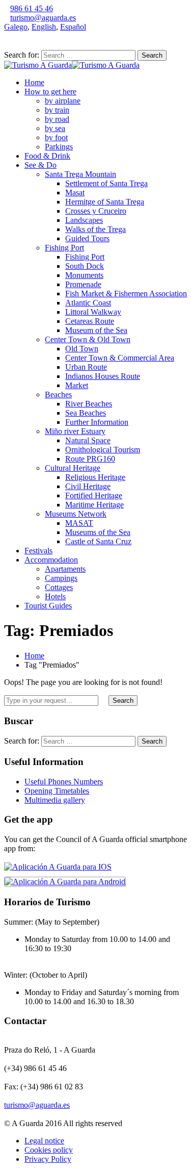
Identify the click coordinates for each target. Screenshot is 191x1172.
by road (57, 119)
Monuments (84, 275)
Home (34, 82)
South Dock (84, 266)
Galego (16, 26)
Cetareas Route (89, 321)
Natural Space (88, 440)
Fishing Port (64, 247)
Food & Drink (47, 155)
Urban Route (86, 367)
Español (73, 26)
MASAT (79, 523)
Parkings (59, 146)
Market (76, 385)
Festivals (38, 550)
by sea (55, 128)
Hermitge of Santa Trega (104, 201)
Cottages (59, 587)
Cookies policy (48, 1149)
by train (57, 110)
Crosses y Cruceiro (95, 211)
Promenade (83, 284)
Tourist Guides (48, 605)
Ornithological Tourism (102, 449)
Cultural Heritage (72, 468)
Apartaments (65, 569)
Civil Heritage (88, 486)
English (44, 26)
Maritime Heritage (94, 504)
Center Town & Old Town (87, 339)
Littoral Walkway (93, 312)
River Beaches (88, 403)
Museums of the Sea (97, 532)
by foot (56, 137)
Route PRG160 (90, 458)
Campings (61, 578)
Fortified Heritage (93, 495)
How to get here (50, 91)
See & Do (40, 165)
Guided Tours (87, 238)
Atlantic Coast (88, 302)
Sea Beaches (85, 413)
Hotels (55, 596)
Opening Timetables (56, 790)
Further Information (96, 422)
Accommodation (51, 559)
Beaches (58, 394)
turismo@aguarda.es (43, 17)
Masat (75, 192)
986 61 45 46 (31, 8)
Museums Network (75, 513)
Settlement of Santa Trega (106, 183)
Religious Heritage (95, 477)
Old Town (81, 348)
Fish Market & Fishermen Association (126, 293)
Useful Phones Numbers (63, 781)
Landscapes (84, 220)
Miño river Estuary (75, 431)
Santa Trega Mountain (80, 174)
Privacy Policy (47, 1159)
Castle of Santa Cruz (98, 541)
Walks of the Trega (95, 229)
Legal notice (44, 1140)
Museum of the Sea (96, 330)
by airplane (62, 100)
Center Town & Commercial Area (119, 357)
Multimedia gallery (54, 800)
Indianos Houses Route (102, 376)
